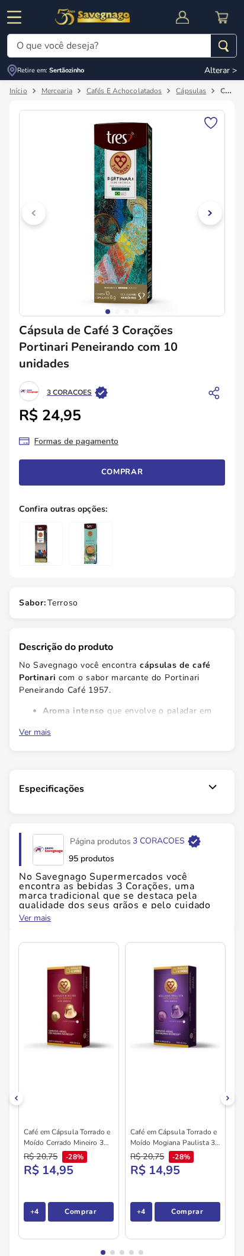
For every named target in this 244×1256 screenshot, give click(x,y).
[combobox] (122, 46)
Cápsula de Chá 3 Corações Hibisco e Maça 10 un (153, 1072)
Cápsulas (191, 91)
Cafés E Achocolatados (124, 91)
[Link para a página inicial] (18, 91)
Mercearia (56, 91)
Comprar (122, 472)
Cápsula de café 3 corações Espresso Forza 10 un (152, 809)
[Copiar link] (214, 392)
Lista (210, 122)
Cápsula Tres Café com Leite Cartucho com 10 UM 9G (159, 941)
